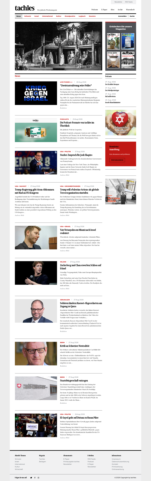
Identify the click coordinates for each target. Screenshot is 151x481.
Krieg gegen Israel (96, 21)
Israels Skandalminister (112, 102)
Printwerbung (117, 467)
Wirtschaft (19, 469)
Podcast (91, 461)
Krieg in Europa (95, 30)
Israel (36, 16)
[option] (58, 46)
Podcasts (95, 10)
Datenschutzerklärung (120, 461)
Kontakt (115, 464)
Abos (112, 10)
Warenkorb (130, 10)
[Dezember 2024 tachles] (113, 41)
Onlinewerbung (118, 469)
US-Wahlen (93, 34)
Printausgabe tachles (71, 461)
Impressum (116, 459)
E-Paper (104, 10)
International (47, 16)
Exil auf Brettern (110, 96)
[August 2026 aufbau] (127, 60)
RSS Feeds (129, 2)
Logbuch (82, 16)
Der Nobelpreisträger (112, 90)
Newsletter (118, 2)
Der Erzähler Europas (112, 84)
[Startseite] (24, 8)
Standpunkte (70, 16)
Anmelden (122, 16)
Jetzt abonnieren (117, 160)
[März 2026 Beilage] (127, 41)
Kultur (58, 16)
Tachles (42, 459)
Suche (132, 16)
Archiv (120, 10)
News (18, 16)
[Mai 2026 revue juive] (113, 60)
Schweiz (27, 16)
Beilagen (42, 461)
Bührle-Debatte (95, 25)
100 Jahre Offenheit (29, 65)
